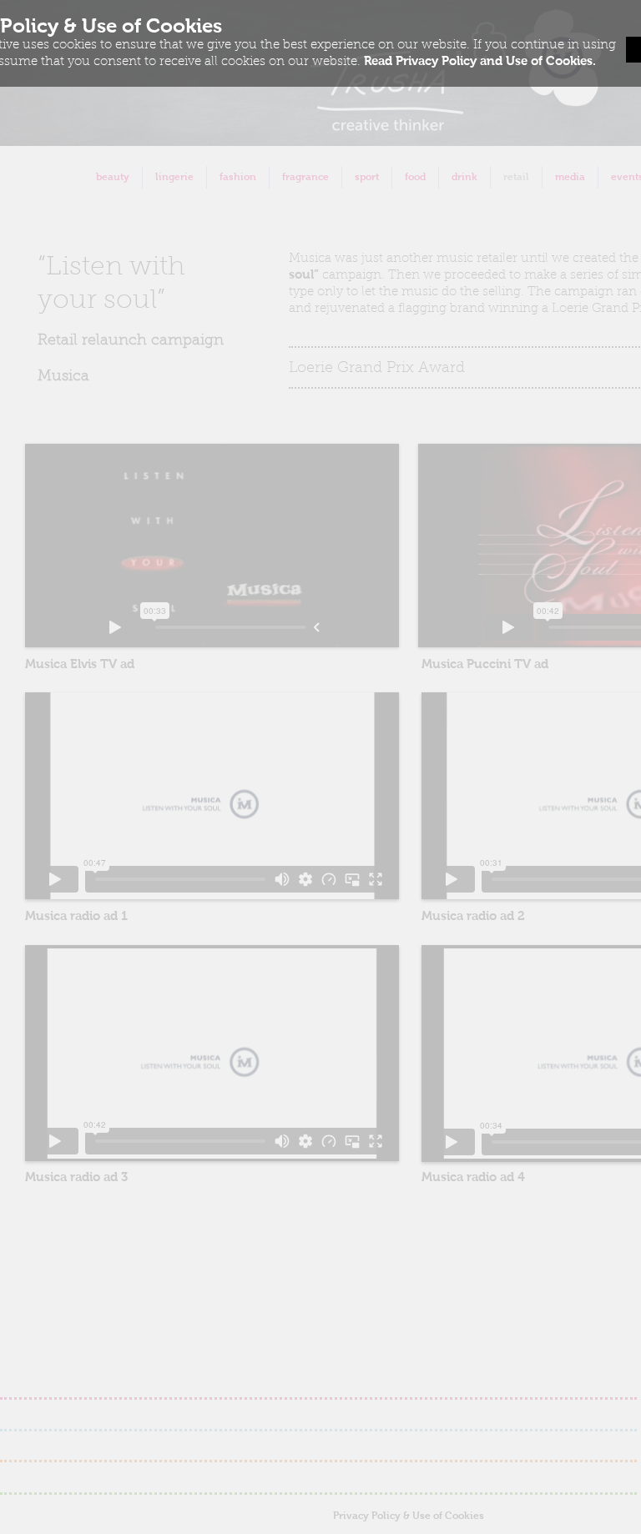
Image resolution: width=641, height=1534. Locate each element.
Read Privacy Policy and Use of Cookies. (480, 60)
